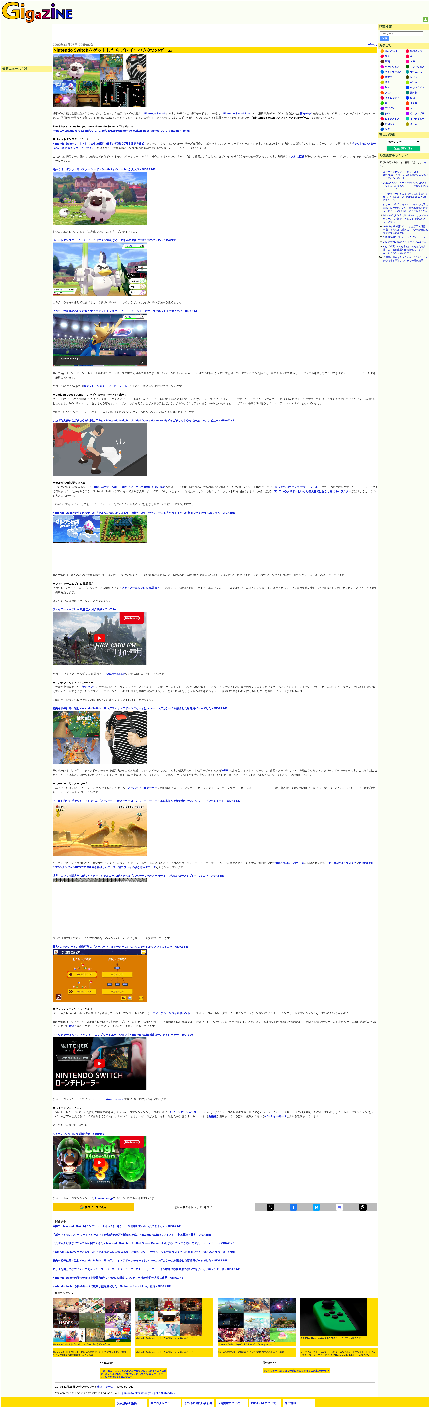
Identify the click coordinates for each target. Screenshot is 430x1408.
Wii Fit (225, 770)
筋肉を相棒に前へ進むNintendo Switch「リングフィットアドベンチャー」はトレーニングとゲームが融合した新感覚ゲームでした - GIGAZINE (140, 708)
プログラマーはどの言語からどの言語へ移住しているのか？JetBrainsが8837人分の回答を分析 (405, 196)
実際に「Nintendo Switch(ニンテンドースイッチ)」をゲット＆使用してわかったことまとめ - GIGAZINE (117, 1226)
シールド (124, 386)
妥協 (71, 1026)
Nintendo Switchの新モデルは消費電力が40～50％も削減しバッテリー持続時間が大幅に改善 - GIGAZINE (118, 1277)
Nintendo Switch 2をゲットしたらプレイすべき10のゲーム (247, 1344)
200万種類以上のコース (289, 863)
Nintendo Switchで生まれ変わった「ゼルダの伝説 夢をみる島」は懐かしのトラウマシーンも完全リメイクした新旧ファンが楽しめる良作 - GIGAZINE (144, 512)
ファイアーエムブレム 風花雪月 (140, 587)
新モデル (305, 113)
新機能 (212, 1116)
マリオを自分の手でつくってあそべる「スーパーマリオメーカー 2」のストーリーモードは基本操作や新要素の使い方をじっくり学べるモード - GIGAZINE (146, 800)
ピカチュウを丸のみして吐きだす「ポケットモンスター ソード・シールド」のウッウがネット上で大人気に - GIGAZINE (125, 311)
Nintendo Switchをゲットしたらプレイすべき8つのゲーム (165, 1338)
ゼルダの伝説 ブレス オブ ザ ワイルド (297, 487)
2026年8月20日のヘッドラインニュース (404, 241)
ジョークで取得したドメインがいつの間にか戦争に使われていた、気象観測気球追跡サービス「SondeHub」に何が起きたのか (405, 207)
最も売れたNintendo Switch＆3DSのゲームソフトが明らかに (330, 1338)
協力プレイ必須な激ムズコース (137, 867)
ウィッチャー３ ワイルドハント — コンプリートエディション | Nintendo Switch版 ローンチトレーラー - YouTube (123, 1034)
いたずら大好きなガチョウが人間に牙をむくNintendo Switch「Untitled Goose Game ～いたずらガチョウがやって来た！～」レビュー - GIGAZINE (143, 420)
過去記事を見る (403, 148)
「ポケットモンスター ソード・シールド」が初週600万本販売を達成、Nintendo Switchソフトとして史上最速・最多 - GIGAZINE (132, 1234)
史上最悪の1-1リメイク (342, 863)
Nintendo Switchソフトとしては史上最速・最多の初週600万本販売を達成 (98, 143)
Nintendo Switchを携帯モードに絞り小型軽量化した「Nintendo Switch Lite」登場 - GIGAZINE (112, 1286)
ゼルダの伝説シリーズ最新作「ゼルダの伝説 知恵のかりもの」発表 (251, 1393)
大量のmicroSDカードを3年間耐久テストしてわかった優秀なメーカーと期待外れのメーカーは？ (405, 185)
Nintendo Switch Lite (236, 113)
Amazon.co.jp (116, 674)
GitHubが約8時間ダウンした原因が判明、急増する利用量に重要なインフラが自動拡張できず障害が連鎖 (405, 229)
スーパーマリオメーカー (142, 787)
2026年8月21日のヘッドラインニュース (404, 237)
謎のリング (89, 686)
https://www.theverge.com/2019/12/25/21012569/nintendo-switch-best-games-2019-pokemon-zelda (121, 130)
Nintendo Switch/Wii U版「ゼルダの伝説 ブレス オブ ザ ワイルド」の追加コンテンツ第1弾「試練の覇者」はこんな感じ (91, 1388)
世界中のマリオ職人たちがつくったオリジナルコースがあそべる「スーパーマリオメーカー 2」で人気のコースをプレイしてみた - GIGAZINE (138, 875)
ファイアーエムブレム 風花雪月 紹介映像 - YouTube (85, 609)
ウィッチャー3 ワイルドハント (171, 1013)
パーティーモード (275, 1116)
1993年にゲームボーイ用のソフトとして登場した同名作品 (129, 487)
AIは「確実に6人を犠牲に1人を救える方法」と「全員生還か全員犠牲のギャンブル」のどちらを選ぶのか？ (404, 249)
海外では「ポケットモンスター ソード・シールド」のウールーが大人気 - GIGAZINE (104, 169)
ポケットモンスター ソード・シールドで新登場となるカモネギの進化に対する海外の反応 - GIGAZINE (114, 240)
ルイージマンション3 (183, 1112)
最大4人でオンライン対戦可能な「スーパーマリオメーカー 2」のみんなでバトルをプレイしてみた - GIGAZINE (120, 946)
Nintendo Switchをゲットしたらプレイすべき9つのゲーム (165, 1393)
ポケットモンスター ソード (99, 386)
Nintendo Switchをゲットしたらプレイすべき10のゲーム (81, 1344)
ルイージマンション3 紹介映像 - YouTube (78, 1133)
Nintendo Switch (155, 113)
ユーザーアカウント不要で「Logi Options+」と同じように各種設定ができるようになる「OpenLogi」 (405, 174)
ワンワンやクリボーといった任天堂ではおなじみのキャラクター (312, 491)
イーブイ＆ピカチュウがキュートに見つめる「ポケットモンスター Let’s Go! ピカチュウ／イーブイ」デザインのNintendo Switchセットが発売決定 (337, 1388)
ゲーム (372, 45)
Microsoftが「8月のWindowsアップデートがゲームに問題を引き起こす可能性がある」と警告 (405, 218)
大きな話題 (297, 156)
